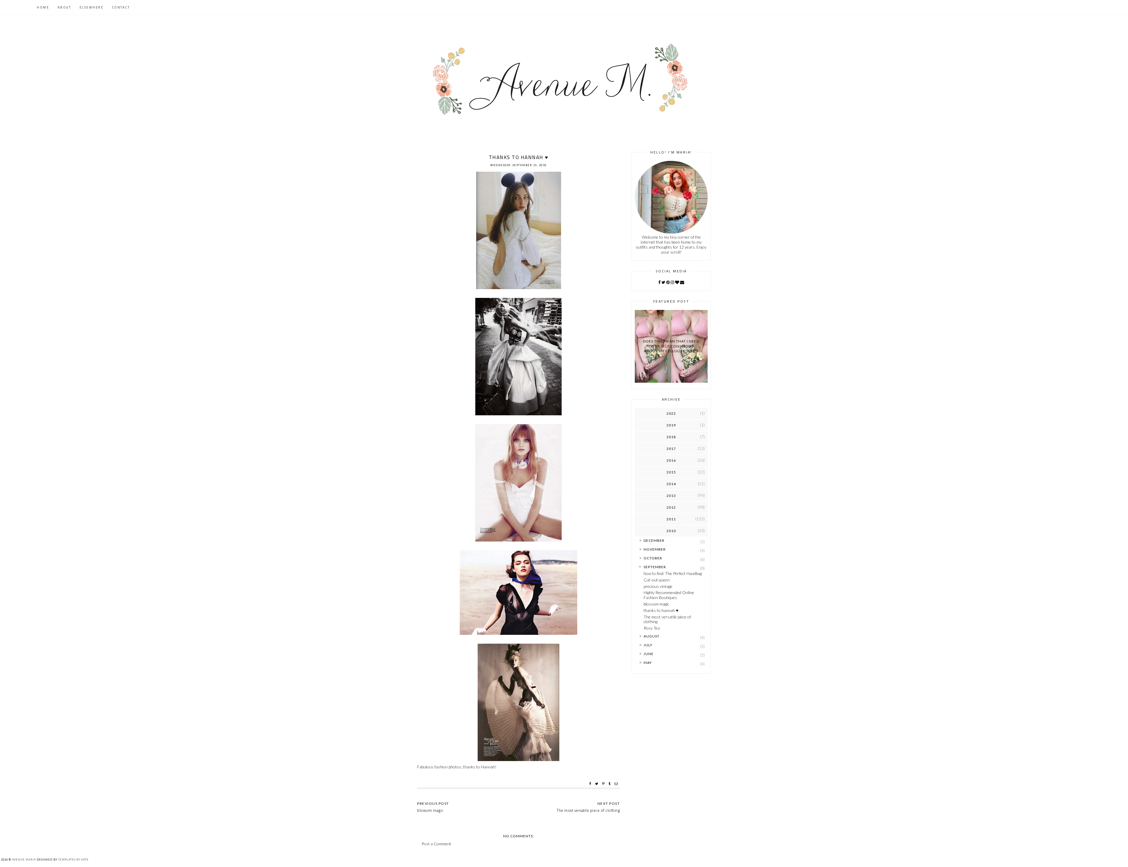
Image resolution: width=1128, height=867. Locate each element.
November (655, 549)
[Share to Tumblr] (610, 783)
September (655, 567)
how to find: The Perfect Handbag (673, 573)
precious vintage (658, 586)
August (651, 636)
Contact (121, 7)
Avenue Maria (24, 859)
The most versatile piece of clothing (667, 619)
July (648, 645)
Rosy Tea (652, 627)
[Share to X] (597, 783)
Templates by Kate (73, 859)
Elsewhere (92, 7)
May (648, 662)
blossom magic (656, 603)
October (653, 558)
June (649, 654)
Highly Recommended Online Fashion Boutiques (669, 595)
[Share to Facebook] (590, 783)
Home (43, 7)
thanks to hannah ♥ (661, 610)
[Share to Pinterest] (604, 783)
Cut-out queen (657, 579)
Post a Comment (436, 843)
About (64, 7)
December (654, 540)
